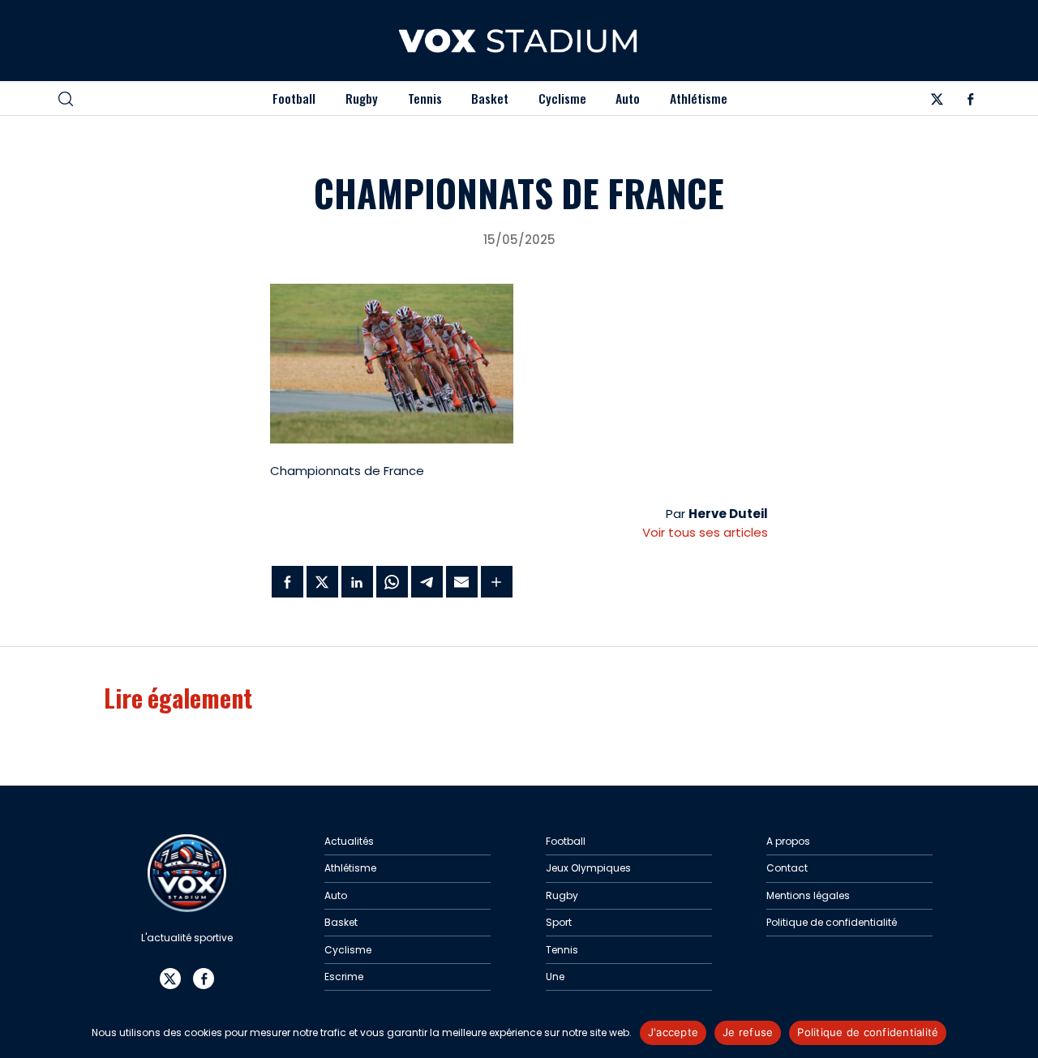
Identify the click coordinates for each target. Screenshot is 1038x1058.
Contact (787, 868)
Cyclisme (562, 98)
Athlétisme (698, 98)
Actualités (349, 841)
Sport (559, 922)
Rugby (361, 98)
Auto (628, 98)
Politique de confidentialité (831, 922)
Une (555, 976)
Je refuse (748, 1032)
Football (293, 98)
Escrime (343, 976)
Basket (489, 98)
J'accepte (673, 1032)
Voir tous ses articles (705, 532)
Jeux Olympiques (588, 868)
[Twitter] (936, 102)
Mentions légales (808, 895)
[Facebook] (970, 102)
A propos (788, 841)
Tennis (425, 98)
